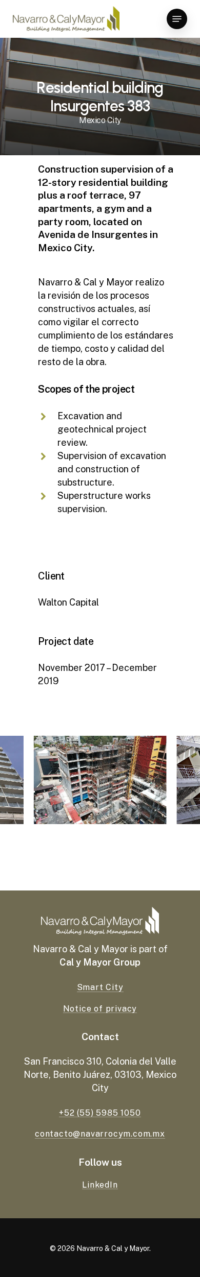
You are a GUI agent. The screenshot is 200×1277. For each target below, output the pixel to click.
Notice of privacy (100, 1009)
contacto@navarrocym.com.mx (100, 1134)
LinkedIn (99, 1185)
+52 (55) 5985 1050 (100, 1113)
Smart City (100, 987)
